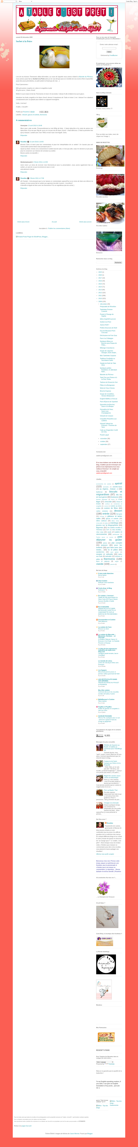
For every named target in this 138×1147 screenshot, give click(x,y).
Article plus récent (23, 222)
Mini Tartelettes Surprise (108, 355)
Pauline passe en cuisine (104, 537)
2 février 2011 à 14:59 (40, 162)
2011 (100, 295)
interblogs (114, 523)
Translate (111, 1064)
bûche (113, 499)
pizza (105, 543)
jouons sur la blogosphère (107, 525)
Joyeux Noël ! (104, 325)
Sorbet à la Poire (105, 322)
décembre (103, 304)
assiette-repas (117, 487)
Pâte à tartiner (102, 701)
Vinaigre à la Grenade (111, 803)
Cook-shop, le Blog (105, 588)
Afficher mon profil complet (105, 854)
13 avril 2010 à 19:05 (37, 142)
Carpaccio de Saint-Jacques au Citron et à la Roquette (112, 763)
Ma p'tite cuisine (104, 690)
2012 (100, 292)
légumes (99, 528)
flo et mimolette (103, 607)
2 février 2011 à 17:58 (37, 178)
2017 (100, 278)
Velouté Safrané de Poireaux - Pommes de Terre (108, 425)
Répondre (23, 135)
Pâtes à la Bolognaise (107, 385)
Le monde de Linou (105, 661)
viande (99, 564)
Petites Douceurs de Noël (108, 328)
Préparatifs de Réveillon (108, 306)
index (106, 523)
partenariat (116, 534)
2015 (100, 284)
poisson (104, 545)
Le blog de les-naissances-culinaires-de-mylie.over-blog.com (107, 650)
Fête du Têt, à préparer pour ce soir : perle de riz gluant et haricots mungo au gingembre (109, 719)
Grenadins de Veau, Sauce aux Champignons (106, 411)
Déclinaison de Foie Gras (108, 335)
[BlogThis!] (42, 112)
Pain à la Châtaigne (106, 338)
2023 (100, 272)
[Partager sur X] (44, 112)
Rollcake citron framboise (106, 582)
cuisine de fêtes (111, 508)
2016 (100, 281)
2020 (100, 275)
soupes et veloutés (104, 554)
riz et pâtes (113, 550)
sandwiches (100, 552)
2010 (100, 298)
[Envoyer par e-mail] (40, 112)
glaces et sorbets (33, 115)
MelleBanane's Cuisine (106, 699)
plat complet (117, 543)
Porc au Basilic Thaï (110, 790)
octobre (103, 441)
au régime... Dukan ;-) (109, 489)
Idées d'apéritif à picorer (108, 319)
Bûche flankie (102, 575)
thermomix (43, 115)
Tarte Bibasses (102, 621)
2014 (100, 287)
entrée (106, 513)
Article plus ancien (85, 222)
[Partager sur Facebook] (46, 112)
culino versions (102, 511)
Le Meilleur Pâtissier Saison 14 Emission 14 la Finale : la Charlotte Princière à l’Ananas (108, 641)
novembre (103, 438)
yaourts (112, 564)
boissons (114, 497)
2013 (100, 290)
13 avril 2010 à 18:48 (35, 125)
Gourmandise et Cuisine (106, 619)
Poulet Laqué (104, 435)
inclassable (99, 523)
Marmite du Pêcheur (86, 76)
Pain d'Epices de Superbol (109, 401)
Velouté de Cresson (106, 416)
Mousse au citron (103, 629)
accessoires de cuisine (103, 484)
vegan (117, 561)
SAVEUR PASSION (105, 716)
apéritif (118, 483)
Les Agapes (102, 670)
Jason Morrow (74, 1133)
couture (106, 506)
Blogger (89, 1133)
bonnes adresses (101, 499)
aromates (106, 487)
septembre (104, 444)
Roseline (23, 142)
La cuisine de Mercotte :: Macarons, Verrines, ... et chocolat (107, 636)
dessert (24, 115)
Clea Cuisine (102, 581)
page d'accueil (26, 1126)
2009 (100, 301)
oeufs (109, 532)
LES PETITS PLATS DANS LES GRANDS (107, 680)
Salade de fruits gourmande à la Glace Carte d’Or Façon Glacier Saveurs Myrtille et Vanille (108, 599)
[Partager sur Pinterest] (47, 112)
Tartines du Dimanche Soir (109, 382)
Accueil (54, 222)
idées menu (115, 521)
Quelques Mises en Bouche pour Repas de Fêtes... (108, 343)
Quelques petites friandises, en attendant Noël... (108, 369)
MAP (107, 529)
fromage (102, 516)
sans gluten (114, 552)
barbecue (99, 492)
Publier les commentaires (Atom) (59, 228)
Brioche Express (105, 391)
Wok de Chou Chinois (107, 388)
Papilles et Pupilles (105, 707)
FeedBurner (114, 55)
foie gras (119, 514)
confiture (107, 504)
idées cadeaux (101, 521)
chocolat (108, 502)
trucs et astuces (102, 561)
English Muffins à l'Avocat (108, 399)
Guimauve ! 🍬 (102, 590)
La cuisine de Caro (105, 627)
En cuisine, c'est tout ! (106, 595)
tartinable (108, 556)
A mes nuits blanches (105, 573)
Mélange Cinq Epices (107, 348)
